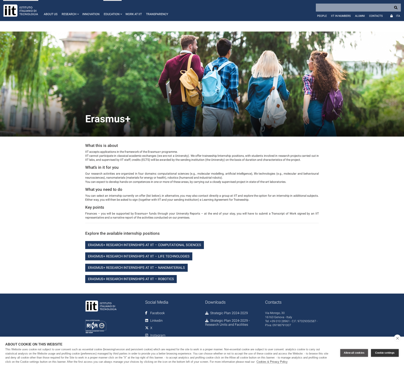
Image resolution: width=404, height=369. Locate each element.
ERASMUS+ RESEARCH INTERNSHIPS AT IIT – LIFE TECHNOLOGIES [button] (139, 256)
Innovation (91, 14)
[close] (397, 338)
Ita (398, 15)
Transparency (157, 14)
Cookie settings (385, 352)
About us (50, 14)
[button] (70, 10)
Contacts (376, 15)
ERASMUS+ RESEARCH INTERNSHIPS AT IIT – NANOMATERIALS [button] (136, 268)
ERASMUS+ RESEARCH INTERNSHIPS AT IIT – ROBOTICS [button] (131, 279)
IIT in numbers (341, 15)
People (322, 15)
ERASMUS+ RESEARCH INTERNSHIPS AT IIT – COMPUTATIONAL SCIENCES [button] (144, 245)
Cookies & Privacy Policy (272, 361)
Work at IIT (133, 14)
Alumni (360, 15)
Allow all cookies (354, 352)
